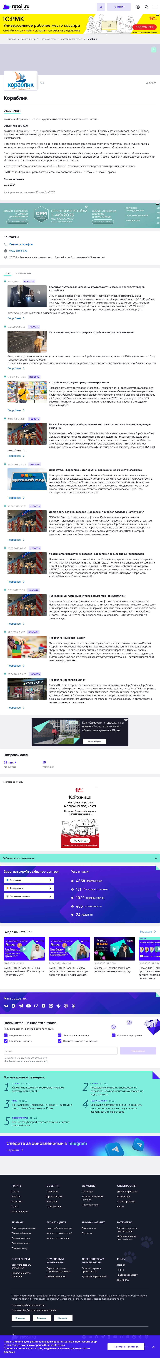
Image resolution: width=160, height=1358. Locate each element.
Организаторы (54, 1196)
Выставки (52, 1201)
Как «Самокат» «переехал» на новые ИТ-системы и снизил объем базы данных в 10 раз (42, 1106)
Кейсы (15, 1206)
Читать (16, 1185)
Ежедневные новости (20, 1035)
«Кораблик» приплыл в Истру (67, 679)
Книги (121, 1259)
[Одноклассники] (73, 1006)
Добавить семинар (56, 1276)
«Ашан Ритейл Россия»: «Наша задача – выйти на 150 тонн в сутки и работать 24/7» (24, 971)
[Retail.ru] (42, 7)
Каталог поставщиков (58, 1238)
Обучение (88, 1185)
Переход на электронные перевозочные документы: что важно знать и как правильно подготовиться (116, 1091)
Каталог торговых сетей (59, 1233)
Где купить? (123, 1279)
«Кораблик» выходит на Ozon (67, 637)
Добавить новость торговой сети (126, 1238)
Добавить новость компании (21, 1274)
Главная (12, 38)
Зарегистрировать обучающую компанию (58, 1270)
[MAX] (13, 1006)
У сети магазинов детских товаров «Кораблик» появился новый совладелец (96, 554)
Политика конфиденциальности (28, 1304)
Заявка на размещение (23, 1228)
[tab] (12, 111)
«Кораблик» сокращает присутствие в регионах (79, 382)
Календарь (52, 1191)
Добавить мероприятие (94, 1276)
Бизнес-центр (28, 38)
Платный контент (20, 1243)
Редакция (41, 1318)
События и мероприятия (129, 1035)
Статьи (15, 1191)
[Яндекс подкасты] (51, 1006)
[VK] (6, 1006)
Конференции (54, 1206)
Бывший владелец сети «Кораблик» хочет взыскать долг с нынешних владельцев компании (100, 426)
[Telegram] (21, 1006)
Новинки (121, 1264)
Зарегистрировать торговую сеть (127, 1230)
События (53, 1185)
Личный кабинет (93, 1222)
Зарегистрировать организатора (91, 1270)
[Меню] (155, 6)
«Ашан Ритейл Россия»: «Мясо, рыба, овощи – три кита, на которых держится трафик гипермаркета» (69, 971)
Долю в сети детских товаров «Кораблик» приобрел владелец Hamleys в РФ (96, 512)
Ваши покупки (89, 1228)
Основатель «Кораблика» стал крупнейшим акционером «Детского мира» (95, 470)
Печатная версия (21, 1238)
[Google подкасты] (58, 1006)
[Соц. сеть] (42, 83)
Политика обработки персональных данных (34, 1310)
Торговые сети (48, 38)
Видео (120, 1206)
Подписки (87, 1233)
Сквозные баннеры (21, 1233)
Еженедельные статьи (20, 1040)
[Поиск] (146, 7)
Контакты (62, 1318)
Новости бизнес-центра (59, 1228)
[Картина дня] (137, 7)
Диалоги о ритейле (127, 1191)
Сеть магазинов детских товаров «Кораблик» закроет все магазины (91, 332)
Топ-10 (120, 1269)
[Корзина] (101, 7)
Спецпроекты (126, 1185)
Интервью (17, 1201)
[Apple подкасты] (66, 1006)
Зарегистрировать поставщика (21, 1266)
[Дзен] (43, 1006)
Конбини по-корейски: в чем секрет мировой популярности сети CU (38, 1089)
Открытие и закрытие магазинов (80, 1040)
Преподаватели (90, 1204)
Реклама (18, 1222)
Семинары (87, 1191)
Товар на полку (19, 1248)
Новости (16, 1196)
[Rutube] (36, 1006)
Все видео (146, 931)
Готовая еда (123, 1196)
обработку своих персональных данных (26, 1060)
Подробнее (14, 318)
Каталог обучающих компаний (92, 1198)
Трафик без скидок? (127, 1274)
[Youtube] (28, 1006)
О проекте (20, 1318)
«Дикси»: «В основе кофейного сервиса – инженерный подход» (112, 969)
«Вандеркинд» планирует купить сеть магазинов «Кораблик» (87, 595)
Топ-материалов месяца (76, 1035)
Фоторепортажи (20, 1211)
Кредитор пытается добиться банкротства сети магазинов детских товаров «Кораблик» (97, 288)
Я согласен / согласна (126, 1346)
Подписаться (138, 1051)
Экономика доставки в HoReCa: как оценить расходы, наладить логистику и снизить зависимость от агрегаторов (116, 1108)
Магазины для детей (71, 38)
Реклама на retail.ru (13, 781)
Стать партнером (126, 1201)
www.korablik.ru (18, 250)
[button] (27, 1185)
